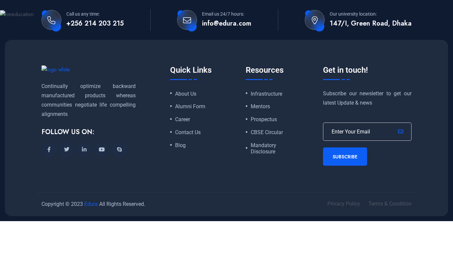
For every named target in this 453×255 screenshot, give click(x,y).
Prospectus (264, 120)
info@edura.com (226, 23)
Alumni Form (190, 107)
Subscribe (345, 156)
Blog (180, 145)
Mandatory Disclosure (263, 148)
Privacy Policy (343, 204)
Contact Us (188, 132)
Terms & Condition (390, 204)
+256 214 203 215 (95, 23)
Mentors (260, 107)
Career (182, 120)
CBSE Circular (267, 132)
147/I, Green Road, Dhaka (371, 23)
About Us (185, 94)
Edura (91, 204)
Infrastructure (266, 94)
